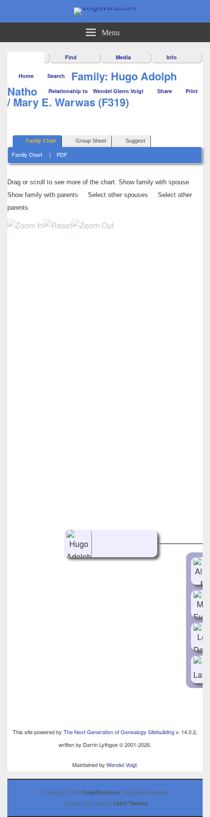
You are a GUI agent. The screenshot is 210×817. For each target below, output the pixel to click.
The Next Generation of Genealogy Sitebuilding (118, 732)
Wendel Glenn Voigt (118, 91)
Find (71, 57)
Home (26, 75)
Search (56, 75)
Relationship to (68, 91)
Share (164, 91)
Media (123, 57)
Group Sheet (91, 141)
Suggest (135, 141)
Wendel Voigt (121, 764)
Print (192, 91)
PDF (62, 154)
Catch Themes (130, 803)
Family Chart (41, 141)
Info (172, 57)
